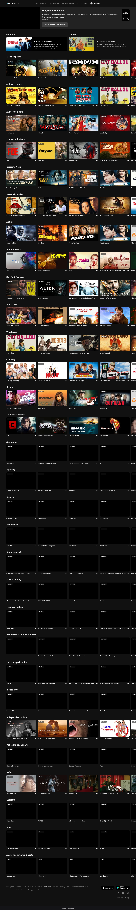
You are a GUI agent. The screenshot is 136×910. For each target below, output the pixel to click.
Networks (97, 3)
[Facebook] (123, 892)
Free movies (69, 3)
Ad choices (10, 890)
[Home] (12, 3)
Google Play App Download (123, 888)
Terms (55, 887)
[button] (55, 24)
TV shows (83, 3)
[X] (128, 892)
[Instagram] (118, 892)
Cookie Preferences (68, 908)
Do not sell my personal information (34, 890)
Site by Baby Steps (124, 904)
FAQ (17, 890)
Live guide (42, 3)
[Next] (129, 67)
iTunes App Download (108, 888)
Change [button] (127, 897)
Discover (56, 3)
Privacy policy (65, 887)
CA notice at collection (80, 887)
